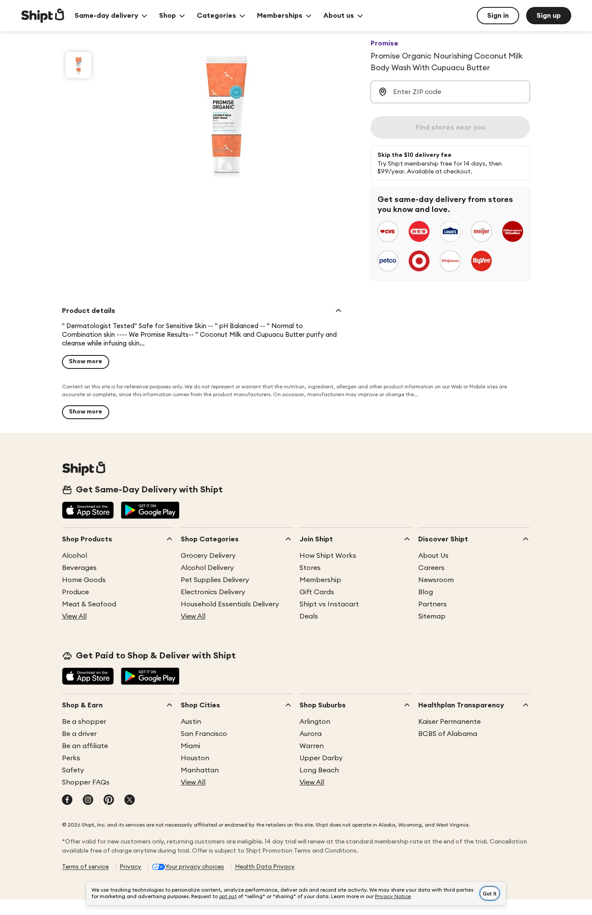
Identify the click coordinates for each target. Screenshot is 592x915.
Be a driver (79, 733)
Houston (195, 758)
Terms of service (85, 867)
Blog (425, 592)
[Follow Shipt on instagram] (88, 801)
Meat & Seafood (89, 604)
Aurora (310, 733)
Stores (310, 567)
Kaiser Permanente (449, 721)
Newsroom (436, 579)
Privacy (130, 867)
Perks (71, 758)
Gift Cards (316, 592)
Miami (190, 745)
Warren (311, 745)
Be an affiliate (85, 745)
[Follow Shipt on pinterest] (109, 801)
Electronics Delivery (213, 592)
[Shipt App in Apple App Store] (88, 511)
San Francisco (204, 733)
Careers (431, 567)
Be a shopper (84, 721)
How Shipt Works (327, 555)
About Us (433, 555)
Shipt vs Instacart (329, 604)
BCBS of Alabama (447, 733)
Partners (432, 604)
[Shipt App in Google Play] (150, 511)
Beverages (79, 567)
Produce (75, 592)
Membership (320, 579)
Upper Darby (321, 758)
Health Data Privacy (265, 867)
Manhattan (200, 770)
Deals (308, 616)
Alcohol (74, 555)
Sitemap (432, 616)
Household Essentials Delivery (230, 604)
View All (74, 616)
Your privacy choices (194, 867)
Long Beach (319, 770)
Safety (73, 770)
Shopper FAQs (86, 782)
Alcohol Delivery (207, 567)
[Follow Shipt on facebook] (67, 801)
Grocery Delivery (208, 555)
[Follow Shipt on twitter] (129, 801)
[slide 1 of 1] (78, 65)
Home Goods (84, 579)
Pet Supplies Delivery (215, 579)
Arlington (314, 721)
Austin (191, 721)
